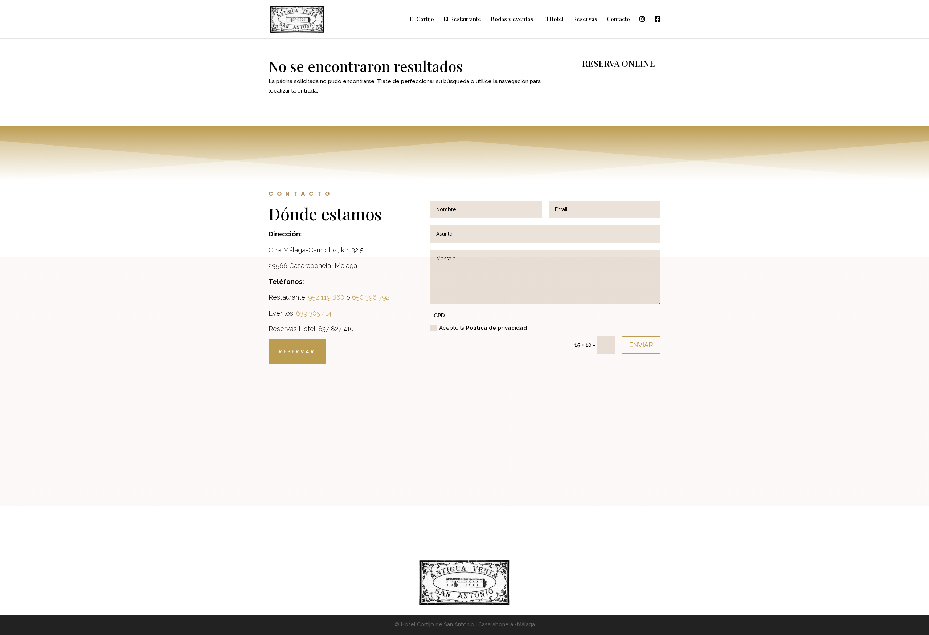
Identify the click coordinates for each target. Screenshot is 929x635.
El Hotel (553, 19)
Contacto (618, 19)
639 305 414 (313, 313)
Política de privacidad (496, 328)
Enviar (641, 345)
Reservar (297, 351)
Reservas (585, 19)
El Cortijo (422, 19)
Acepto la (483, 328)
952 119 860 (326, 297)
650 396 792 (370, 297)
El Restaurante (462, 19)
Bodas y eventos (512, 19)
